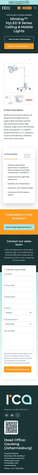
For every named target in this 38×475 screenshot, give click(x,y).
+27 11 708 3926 (17, 468)
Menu (18, 8)
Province (7, 308)
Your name (8, 274)
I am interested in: (11, 319)
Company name (9, 297)
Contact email (9, 285)
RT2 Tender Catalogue (18, 2)
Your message (9, 331)
